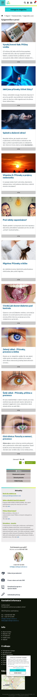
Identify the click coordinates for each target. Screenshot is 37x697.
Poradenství (6, 635)
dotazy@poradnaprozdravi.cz (10, 620)
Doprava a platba (8, 654)
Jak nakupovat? (7, 652)
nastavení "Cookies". (20, 667)
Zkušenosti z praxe (18, 474)
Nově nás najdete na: (9, 493)
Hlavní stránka (7, 632)
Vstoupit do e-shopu (9, 650)
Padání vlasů (6, 637)
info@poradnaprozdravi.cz (18, 567)
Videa (19, 471)
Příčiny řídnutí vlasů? (9, 511)
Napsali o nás (7, 633)
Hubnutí (5, 639)
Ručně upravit (17, 673)
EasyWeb (17, 694)
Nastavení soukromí (24, 695)
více (18, 62)
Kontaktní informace (11, 600)
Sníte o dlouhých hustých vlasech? (14, 500)
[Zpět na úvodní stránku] (8, 2)
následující (29, 462)
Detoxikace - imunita (9, 523)
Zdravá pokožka (18, 477)
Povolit (18, 670)
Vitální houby (18, 481)
